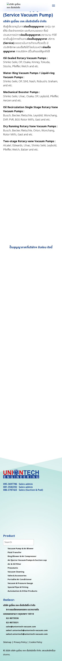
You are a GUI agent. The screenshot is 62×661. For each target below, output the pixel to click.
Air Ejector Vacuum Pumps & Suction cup (27, 560)
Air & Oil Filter (14, 564)
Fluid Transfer (14, 552)
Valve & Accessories (17, 575)
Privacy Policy (20, 642)
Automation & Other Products (22, 591)
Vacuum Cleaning (16, 571)
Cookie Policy (35, 642)
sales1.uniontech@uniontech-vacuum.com (27, 630)
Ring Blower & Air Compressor (22, 556)
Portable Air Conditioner (20, 579)
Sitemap (7, 642)
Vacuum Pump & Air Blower (20, 548)
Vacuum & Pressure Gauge (20, 583)
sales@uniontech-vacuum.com (21, 626)
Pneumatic (13, 568)
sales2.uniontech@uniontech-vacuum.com (27, 634)
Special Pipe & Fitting (18, 587)
